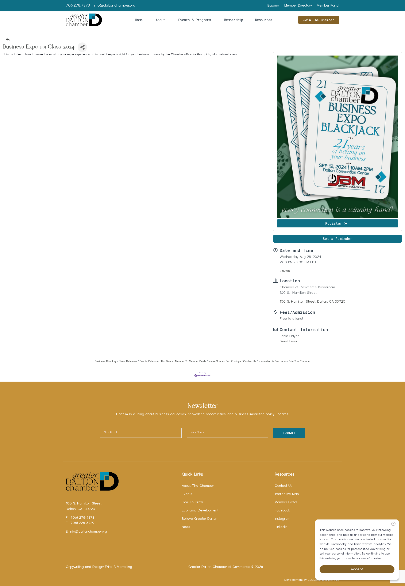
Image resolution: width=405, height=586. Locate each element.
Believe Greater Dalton (199, 519)
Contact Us (249, 361)
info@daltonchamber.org (114, 5)
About (160, 20)
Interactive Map (287, 494)
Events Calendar (149, 361)
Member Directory (298, 5)
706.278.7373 (78, 5)
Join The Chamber (318, 20)
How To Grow (192, 502)
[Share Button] (82, 47)
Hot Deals (167, 361)
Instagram (282, 519)
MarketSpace (216, 361)
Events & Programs (194, 20)
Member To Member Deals (190, 361)
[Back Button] (204, 39)
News (186, 527)
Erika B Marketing (118, 567)
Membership (233, 20)
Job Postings (233, 361)
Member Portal (328, 5)
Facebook (282, 510)
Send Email (288, 341)
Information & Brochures (272, 361)
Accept (357, 569)
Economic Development (200, 510)
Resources (263, 20)
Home (139, 20)
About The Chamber (198, 486)
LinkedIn (281, 527)
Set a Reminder (337, 238)
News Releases (128, 361)
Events (187, 494)
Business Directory (105, 361)
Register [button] (333, 223)
